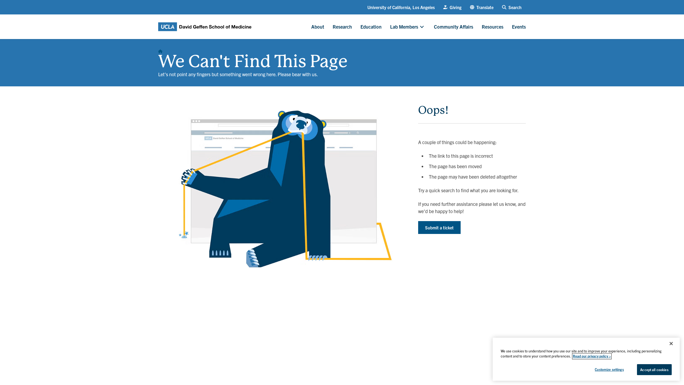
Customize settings (609, 369)
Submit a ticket (439, 227)
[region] (586, 359)
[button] (482, 7)
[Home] (160, 50)
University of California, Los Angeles (401, 7)
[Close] (671, 343)
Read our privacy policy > (592, 356)
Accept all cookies (654, 369)
